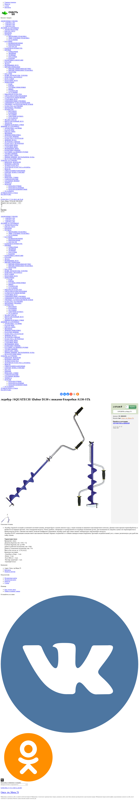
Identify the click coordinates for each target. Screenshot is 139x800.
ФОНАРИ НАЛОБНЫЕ (16, 187)
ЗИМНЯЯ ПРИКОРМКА (13, 135)
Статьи (7, 6)
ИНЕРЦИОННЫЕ (14, 45)
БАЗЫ (10, 84)
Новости (7, 4)
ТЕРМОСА (8, 182)
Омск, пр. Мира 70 (10, 792)
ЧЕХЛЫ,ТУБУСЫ (10, 119)
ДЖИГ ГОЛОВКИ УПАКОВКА (18, 38)
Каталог (6, 18)
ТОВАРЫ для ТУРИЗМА (9, 160)
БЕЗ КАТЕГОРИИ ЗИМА (13, 159)
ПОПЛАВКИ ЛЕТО (11, 80)
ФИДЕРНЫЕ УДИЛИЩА (13, 108)
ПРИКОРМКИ (9, 82)
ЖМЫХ (10, 89)
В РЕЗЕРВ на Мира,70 (125, 411)
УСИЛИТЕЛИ (13, 91)
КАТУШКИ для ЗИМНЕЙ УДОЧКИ (16, 152)
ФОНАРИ (8, 184)
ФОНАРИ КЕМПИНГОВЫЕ (17, 189)
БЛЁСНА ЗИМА (10, 131)
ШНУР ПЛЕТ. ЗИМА (11, 155)
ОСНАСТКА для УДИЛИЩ (14, 106)
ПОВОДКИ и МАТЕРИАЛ (13, 77)
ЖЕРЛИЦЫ (8, 133)
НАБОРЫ (11, 58)
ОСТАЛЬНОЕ (9, 191)
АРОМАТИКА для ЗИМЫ (13, 128)
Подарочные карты (11, 578)
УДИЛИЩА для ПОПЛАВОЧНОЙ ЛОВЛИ (19, 104)
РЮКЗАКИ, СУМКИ (11, 177)
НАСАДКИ (8, 74)
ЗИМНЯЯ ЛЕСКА (11, 140)
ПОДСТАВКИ (9, 79)
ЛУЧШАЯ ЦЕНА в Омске (9, 193)
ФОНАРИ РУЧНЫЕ (15, 186)
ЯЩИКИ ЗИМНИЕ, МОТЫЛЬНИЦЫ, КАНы (19, 157)
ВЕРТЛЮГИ (12, 111)
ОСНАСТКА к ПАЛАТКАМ (14, 138)
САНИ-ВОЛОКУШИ (11, 179)
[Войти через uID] (61, 394)
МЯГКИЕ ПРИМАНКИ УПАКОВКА (20, 70)
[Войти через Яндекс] (71, 394)
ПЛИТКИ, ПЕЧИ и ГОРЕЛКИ (14, 172)
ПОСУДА (8, 174)
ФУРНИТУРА (9, 109)
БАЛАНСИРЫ (9, 130)
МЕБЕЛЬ (7, 169)
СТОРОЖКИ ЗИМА (11, 147)
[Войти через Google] (74, 394)
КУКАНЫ (8, 62)
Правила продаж (10, 571)
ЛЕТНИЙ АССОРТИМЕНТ (10, 28)
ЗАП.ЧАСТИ (12, 46)
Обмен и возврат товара (12, 591)
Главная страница (10, 2)
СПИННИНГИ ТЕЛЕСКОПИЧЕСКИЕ (17, 102)
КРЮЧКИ (8, 50)
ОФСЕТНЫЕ (12, 57)
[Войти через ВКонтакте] (64, 394)
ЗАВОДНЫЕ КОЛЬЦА (15, 116)
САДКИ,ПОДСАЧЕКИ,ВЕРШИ (15, 97)
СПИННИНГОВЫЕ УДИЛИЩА (15, 101)
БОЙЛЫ (11, 85)
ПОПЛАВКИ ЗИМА (11, 145)
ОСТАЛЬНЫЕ (13, 40)
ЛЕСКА (7, 63)
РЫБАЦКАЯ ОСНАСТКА (13, 94)
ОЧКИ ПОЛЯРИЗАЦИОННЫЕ (15, 170)
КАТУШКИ (8, 41)
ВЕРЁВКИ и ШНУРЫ (12, 164)
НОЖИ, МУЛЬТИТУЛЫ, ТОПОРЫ (16, 75)
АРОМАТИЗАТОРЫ (11, 29)
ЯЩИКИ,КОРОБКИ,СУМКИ (14, 125)
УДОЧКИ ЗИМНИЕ (11, 153)
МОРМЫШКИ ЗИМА (12, 148)
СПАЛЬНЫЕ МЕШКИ (12, 181)
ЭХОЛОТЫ (8, 123)
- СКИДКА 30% (10, 26)
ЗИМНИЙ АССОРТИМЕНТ (10, 126)
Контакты (8, 7)
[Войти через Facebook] (67, 394)
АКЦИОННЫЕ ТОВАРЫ (9, 21)
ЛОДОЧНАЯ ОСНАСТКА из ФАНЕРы (17, 167)
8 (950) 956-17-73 (6, 199)
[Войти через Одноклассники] (77, 394)
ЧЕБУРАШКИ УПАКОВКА (17, 36)
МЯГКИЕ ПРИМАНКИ (12, 67)
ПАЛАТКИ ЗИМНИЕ (12, 136)
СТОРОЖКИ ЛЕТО (11, 99)
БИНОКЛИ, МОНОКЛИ (13, 162)
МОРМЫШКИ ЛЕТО (12, 65)
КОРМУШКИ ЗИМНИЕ (12, 150)
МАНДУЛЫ (12, 72)
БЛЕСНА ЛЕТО (10, 31)
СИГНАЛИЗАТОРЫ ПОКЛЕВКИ (16, 96)
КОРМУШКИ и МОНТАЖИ (14, 60)
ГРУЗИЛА (8, 34)
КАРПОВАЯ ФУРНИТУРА (13, 48)
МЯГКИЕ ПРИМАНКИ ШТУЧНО (19, 68)
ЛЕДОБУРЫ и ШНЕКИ (12, 142)
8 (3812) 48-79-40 (17, 199)
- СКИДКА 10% (10, 23)
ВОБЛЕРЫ (8, 33)
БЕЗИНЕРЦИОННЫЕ (15, 43)
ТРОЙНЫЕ (12, 55)
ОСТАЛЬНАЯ (13, 118)
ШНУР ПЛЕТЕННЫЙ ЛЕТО (14, 121)
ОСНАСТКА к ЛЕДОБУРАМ (14, 143)
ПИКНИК (8, 176)
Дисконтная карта (10, 580)
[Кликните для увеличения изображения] (56, 458)
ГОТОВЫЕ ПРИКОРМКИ (17, 87)
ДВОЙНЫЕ (12, 53)
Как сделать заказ (10, 589)
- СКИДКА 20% (10, 24)
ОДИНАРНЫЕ (13, 51)
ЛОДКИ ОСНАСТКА (12, 165)
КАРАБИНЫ (12, 113)
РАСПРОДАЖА (6, 194)
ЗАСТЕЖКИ (12, 114)
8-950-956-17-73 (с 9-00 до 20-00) (11, 788)
